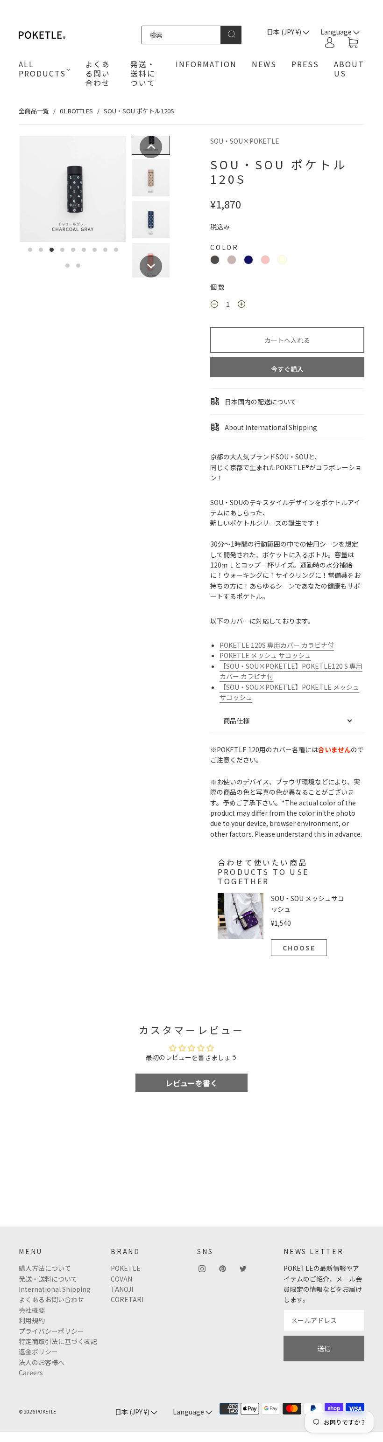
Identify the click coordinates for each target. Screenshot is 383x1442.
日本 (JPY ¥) (285, 31)
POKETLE (126, 1268)
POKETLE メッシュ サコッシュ (265, 655)
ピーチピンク (265, 259)
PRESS (305, 64)
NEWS (264, 64)
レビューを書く (191, 1082)
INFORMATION (206, 64)
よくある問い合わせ (97, 73)
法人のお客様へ (41, 1362)
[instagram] (202, 1268)
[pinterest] (222, 1268)
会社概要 (32, 1310)
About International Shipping (270, 427)
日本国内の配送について (260, 401)
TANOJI (122, 1289)
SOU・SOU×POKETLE (244, 141)
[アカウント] (330, 42)
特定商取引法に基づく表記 (58, 1341)
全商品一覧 (34, 110)
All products (42, 68)
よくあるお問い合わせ (51, 1299)
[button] (151, 147)
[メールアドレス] (324, 1320)
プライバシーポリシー (51, 1331)
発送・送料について (143, 73)
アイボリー (282, 259)
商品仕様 (236, 720)
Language (189, 1411)
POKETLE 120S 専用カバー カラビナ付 (277, 645)
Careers (31, 1372)
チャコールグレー (215, 259)
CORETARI (127, 1299)
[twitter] (243, 1268)
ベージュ (231, 259)
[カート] (352, 43)
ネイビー (248, 259)
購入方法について (45, 1268)
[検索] (181, 35)
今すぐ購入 (287, 369)
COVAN (121, 1278)
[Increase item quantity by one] (241, 305)
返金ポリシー (38, 1351)
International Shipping (55, 1289)
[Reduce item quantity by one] (214, 305)
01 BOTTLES (76, 110)
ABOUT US (349, 68)
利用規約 (32, 1320)
